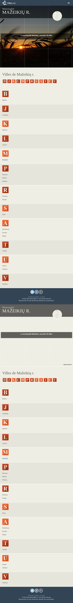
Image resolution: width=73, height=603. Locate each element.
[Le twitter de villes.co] (32, 292)
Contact (42, 296)
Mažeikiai (5, 159)
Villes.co (11, 3)
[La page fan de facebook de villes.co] (36, 292)
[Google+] (41, 292)
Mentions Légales (33, 296)
